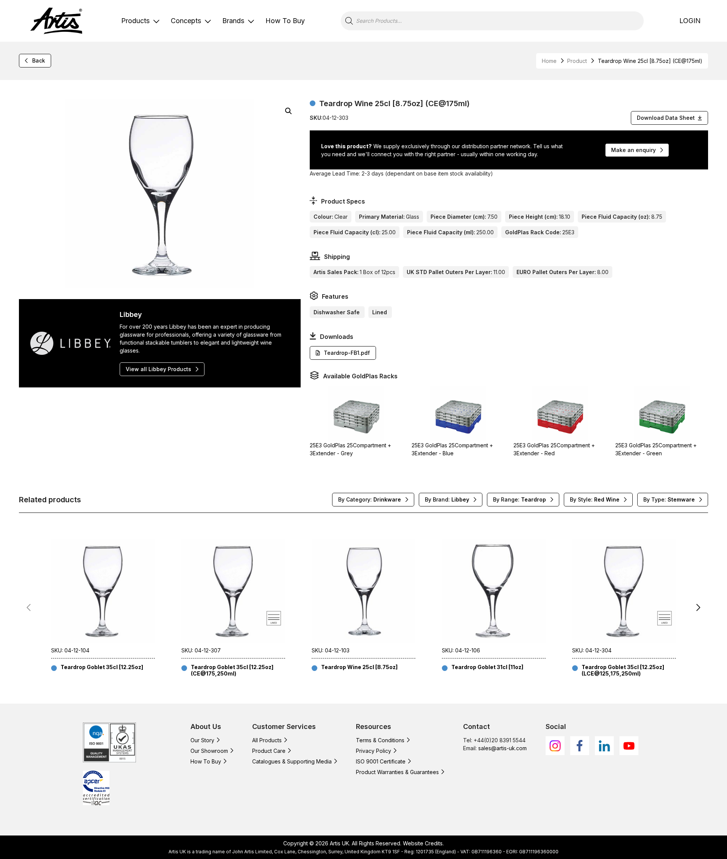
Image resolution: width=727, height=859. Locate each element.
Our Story (202, 740)
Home (549, 61)
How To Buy (285, 21)
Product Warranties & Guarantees (397, 772)
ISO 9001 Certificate (381, 761)
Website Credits (423, 843)
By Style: (594, 499)
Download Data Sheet (666, 117)
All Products (267, 740)
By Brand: (447, 499)
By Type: (669, 499)
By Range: (519, 499)
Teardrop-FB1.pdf (347, 353)
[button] (288, 111)
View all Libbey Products (158, 369)
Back (38, 60)
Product (577, 61)
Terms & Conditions (380, 740)
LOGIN (689, 21)
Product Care (268, 751)
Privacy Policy (373, 751)
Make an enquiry (633, 150)
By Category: (369, 499)
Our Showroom (209, 751)
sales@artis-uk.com (502, 748)
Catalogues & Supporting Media (292, 761)
